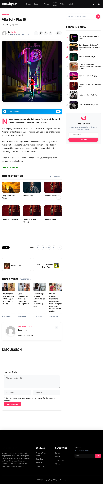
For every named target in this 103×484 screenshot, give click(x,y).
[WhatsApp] (46, 33)
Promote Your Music (41, 454)
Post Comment (12, 404)
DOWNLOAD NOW (10, 167)
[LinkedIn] (48, 247)
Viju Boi (6, 247)
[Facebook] (36, 33)
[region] (32, 210)
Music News (59, 460)
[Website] (56, 327)
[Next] (59, 198)
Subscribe (83, 140)
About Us (39, 463)
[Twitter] (41, 33)
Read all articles (25, 336)
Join (58, 111)
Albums (58, 464)
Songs (57, 453)
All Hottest (55, 177)
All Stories (24, 279)
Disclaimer (40, 459)
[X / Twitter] (43, 247)
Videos (57, 457)
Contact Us (40, 466)
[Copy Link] (50, 33)
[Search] (93, 4)
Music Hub (5, 14)
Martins (13, 32)
